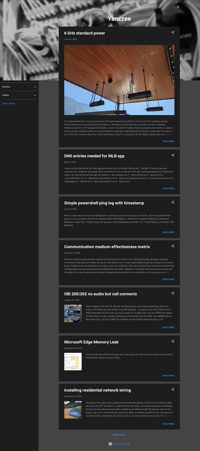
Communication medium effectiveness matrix (107, 246)
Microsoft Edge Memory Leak (91, 342)
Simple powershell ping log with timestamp (104, 203)
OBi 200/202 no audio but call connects (100, 293)
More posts (119, 435)
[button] (172, 33)
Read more (168, 141)
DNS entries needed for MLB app (94, 156)
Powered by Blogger (121, 444)
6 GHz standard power (84, 33)
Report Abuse (8, 103)
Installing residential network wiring (97, 390)
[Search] (178, 7)
